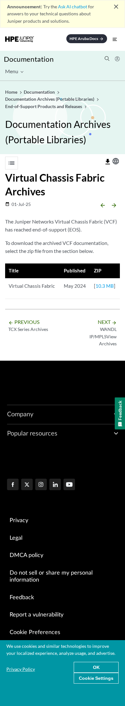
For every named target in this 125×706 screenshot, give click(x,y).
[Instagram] (41, 485)
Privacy (19, 520)
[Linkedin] (55, 485)
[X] (27, 485)
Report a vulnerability (36, 615)
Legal (16, 538)
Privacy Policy (20, 669)
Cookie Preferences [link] (35, 632)
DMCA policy (26, 555)
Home (11, 92)
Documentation (29, 59)
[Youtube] (69, 485)
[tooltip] (108, 162)
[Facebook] (13, 485)
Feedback (22, 597)
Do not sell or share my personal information (51, 576)
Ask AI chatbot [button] (72, 6)
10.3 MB (105, 286)
